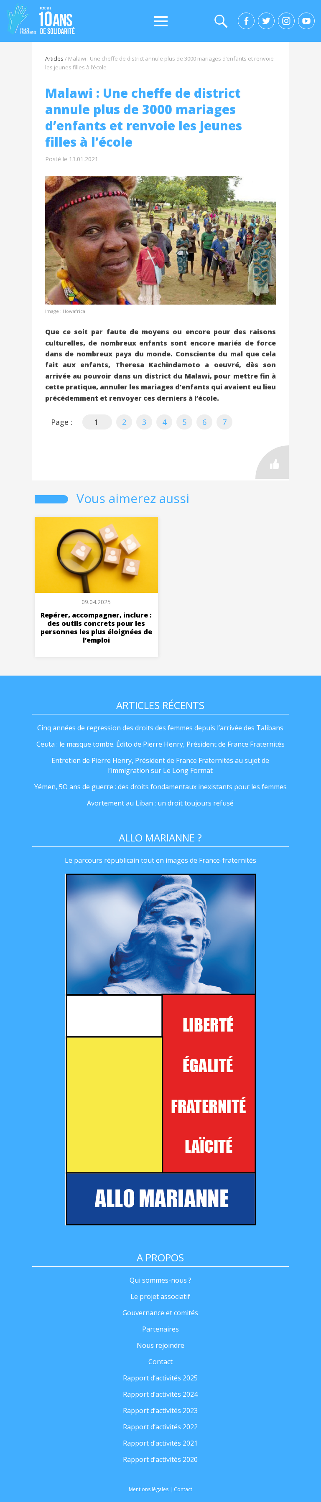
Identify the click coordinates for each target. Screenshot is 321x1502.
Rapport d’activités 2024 (160, 1394)
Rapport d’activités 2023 (160, 1410)
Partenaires (160, 1329)
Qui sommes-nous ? (160, 1280)
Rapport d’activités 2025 (160, 1378)
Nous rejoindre (160, 1345)
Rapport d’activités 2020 (160, 1459)
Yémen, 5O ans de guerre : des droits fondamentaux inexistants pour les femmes (160, 786)
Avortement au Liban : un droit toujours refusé (160, 803)
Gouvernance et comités (160, 1312)
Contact (160, 1361)
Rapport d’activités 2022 (160, 1426)
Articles (54, 58)
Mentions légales (148, 1489)
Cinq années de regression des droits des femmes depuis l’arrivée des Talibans (160, 727)
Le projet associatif (160, 1296)
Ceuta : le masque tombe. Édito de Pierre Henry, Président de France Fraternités (160, 744)
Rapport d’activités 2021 (160, 1443)
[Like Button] (272, 462)
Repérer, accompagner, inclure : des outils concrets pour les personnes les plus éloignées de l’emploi (96, 627)
